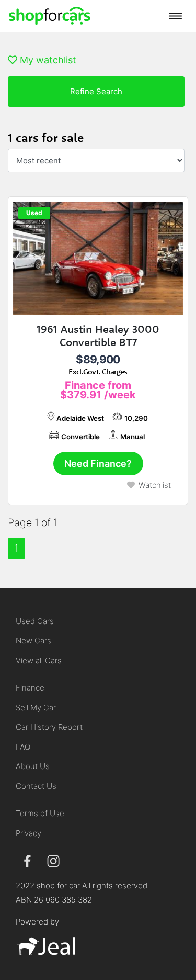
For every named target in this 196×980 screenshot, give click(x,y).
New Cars (33, 640)
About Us (33, 766)
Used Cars (35, 621)
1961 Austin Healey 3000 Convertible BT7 (98, 335)
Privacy (28, 833)
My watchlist (46, 59)
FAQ (23, 747)
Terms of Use (40, 813)
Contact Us (36, 786)
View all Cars (39, 660)
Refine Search (96, 91)
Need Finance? (98, 463)
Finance (30, 688)
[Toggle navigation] (175, 16)
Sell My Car (36, 707)
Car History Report (49, 727)
